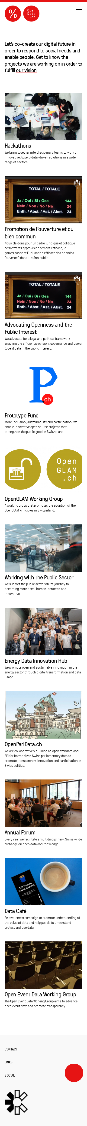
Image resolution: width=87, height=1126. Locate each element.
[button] (79, 9)
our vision (26, 70)
